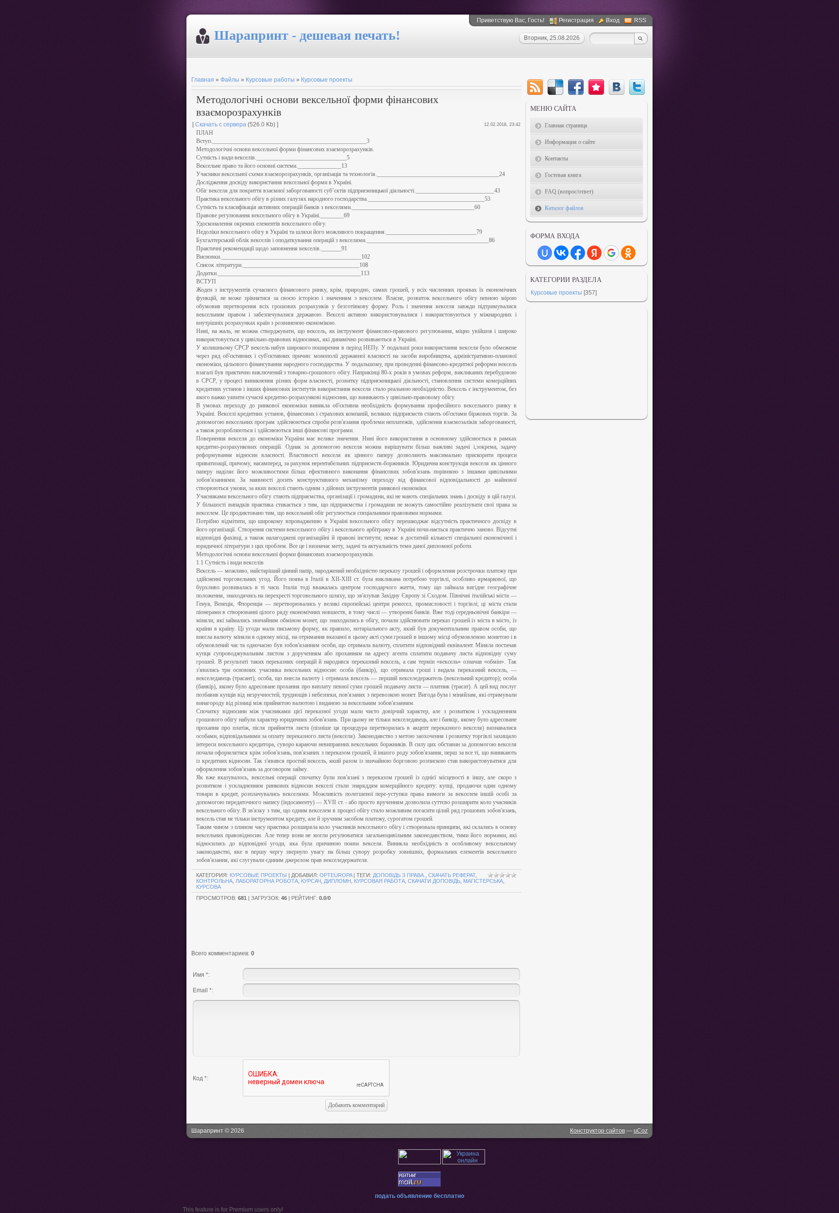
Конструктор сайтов (597, 1130)
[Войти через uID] (544, 253)
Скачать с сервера (220, 124)
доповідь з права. (399, 875)
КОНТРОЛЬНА (214, 881)
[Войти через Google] (611, 253)
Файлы (229, 79)
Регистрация (576, 20)
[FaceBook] (576, 87)
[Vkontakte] (616, 87)
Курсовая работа (379, 881)
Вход (613, 20)
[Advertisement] (305, 66)
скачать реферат (451, 875)
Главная (202, 79)
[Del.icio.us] (555, 87)
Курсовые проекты (326, 79)
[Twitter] (637, 87)
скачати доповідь (434, 881)
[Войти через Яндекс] (594, 253)
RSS (640, 20)
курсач (311, 881)
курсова (208, 887)
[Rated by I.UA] (419, 1162)
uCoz (641, 1130)
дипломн (337, 881)
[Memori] (596, 87)
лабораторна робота (266, 881)
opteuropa (335, 875)
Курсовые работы (270, 79)
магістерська (483, 881)
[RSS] (535, 87)
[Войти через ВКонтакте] (561, 253)
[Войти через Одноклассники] (628, 253)
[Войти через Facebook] (578, 253)
